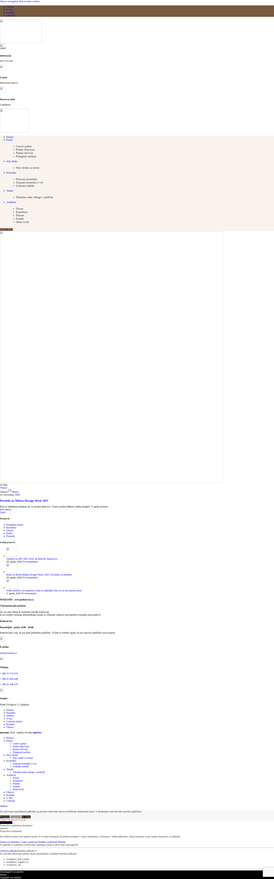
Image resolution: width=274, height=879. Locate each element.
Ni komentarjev (30, 561)
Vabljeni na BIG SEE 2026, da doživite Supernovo (31, 558)
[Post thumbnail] (11, 556)
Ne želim (26, 817)
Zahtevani (5, 842)
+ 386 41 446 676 (9, 684)
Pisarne (20, 215)
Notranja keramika (26, 179)
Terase (19, 208)
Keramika (11, 527)
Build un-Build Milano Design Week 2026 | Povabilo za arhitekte (39, 574)
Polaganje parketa (26, 156)
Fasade (20, 218)
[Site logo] (21, 42)
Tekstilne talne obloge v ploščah (34, 197)
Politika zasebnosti (48, 842)
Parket (9, 533)
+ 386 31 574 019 (9, 673)
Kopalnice (22, 212)
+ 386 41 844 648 (9, 679)
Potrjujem (5, 817)
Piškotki (22, 819)
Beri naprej (5, 509)
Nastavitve (15, 817)
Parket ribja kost (25, 149)
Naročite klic (6, 229)
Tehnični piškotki (8, 850)
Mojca (15, 492)
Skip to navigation (9, 1)
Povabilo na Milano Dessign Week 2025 (24, 500)
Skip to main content (29, 1)
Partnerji (10, 536)
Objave (3, 487)
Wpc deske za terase (27, 167)
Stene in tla (22, 222)
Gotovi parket (24, 146)
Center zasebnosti (9, 819)
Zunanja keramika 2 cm (29, 182)
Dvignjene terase (14, 524)
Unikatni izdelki (25, 185)
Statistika (15, 842)
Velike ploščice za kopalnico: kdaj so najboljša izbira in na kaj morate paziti (44, 590)
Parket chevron (24, 153)
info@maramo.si (8, 653)
